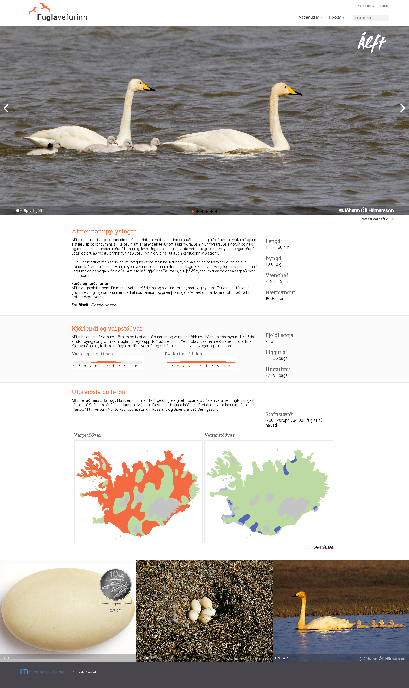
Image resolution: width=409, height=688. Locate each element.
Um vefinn (87, 671)
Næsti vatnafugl (375, 219)
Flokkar (335, 17)
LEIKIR (383, 6)
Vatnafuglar (309, 17)
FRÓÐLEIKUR (364, 6)
